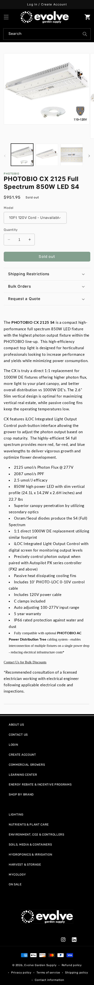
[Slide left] (5, 156)
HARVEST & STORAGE (25, 864)
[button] (6, 17)
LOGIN (13, 744)
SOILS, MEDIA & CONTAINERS (30, 844)
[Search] (85, 34)
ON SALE (15, 884)
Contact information (49, 980)
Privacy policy (21, 972)
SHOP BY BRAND (21, 794)
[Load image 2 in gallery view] (47, 155)
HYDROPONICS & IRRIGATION (30, 854)
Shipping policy (76, 972)
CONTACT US (18, 734)
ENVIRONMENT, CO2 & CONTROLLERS (36, 834)
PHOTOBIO (11, 173)
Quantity (11, 230)
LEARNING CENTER (23, 774)
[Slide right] (89, 156)
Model (8, 208)
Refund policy (72, 965)
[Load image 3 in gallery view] (72, 155)
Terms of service (48, 972)
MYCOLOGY (17, 874)
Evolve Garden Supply (40, 965)
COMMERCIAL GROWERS (27, 764)
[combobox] (47, 34)
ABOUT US (16, 724)
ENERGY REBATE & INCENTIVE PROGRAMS (40, 784)
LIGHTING (16, 814)
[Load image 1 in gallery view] (22, 155)
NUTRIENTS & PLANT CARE (29, 824)
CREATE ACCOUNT (22, 754)
